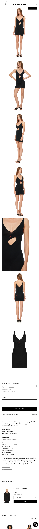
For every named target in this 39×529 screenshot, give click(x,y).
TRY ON (32, 8)
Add (25, 501)
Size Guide (33, 414)
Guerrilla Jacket (20, 488)
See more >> (34, 518)
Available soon (19, 408)
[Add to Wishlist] (34, 386)
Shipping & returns (7, 469)
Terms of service (6, 467)
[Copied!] (36, 386)
